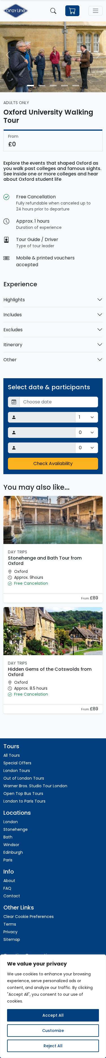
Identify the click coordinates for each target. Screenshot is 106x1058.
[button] (53, 583)
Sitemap (11, 939)
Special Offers (17, 763)
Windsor (11, 845)
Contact (11, 896)
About (9, 880)
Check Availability (53, 463)
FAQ (7, 888)
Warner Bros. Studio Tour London (35, 786)
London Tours (16, 770)
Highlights (14, 299)
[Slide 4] (64, 85)
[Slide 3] (53, 85)
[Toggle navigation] (95, 11)
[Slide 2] (41, 85)
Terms (9, 924)
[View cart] (72, 10)
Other (10, 359)
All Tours (11, 755)
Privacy (10, 932)
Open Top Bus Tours (23, 793)
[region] (53, 1006)
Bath (7, 837)
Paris (7, 860)
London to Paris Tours (24, 801)
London (10, 822)
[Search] (53, 10)
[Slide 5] (75, 85)
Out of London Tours (23, 778)
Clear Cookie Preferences (28, 916)
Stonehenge (15, 829)
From (85, 598)
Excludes (13, 329)
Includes (12, 314)
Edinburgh (13, 852)
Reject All (53, 1046)
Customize (53, 1030)
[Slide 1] (30, 85)
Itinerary (12, 344)
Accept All (53, 1015)
